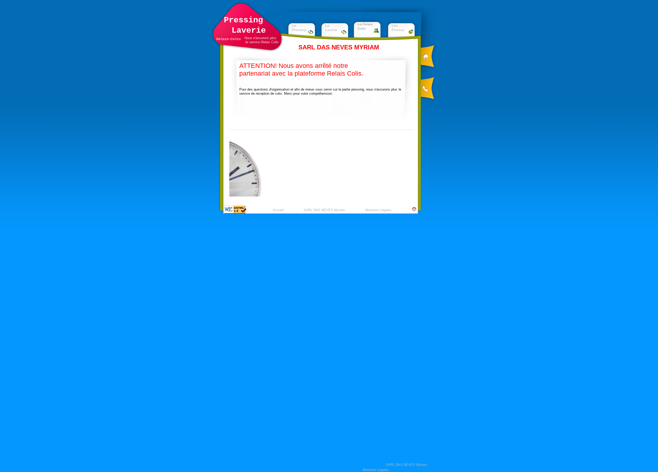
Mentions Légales (378, 210)
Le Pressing (299, 27)
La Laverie (331, 27)
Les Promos (398, 27)
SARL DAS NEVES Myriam (324, 210)
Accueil (278, 210)
